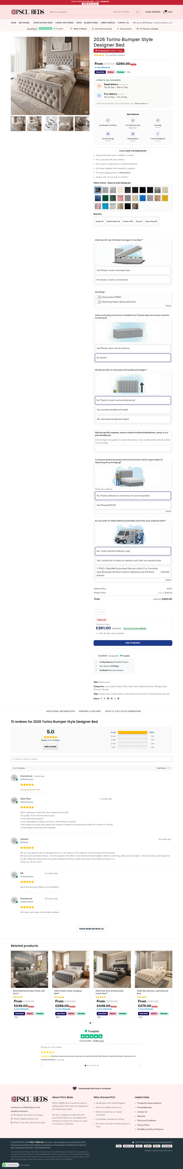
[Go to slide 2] (93, 1023)
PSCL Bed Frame (130, 686)
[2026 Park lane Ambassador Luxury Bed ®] (112, 969)
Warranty (141, 1116)
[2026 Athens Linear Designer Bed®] (71, 969)
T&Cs (129, 72)
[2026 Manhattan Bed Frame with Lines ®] (29, 969)
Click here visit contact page (32, 1122)
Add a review (50, 746)
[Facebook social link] (101, 698)
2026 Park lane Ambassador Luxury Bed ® (110, 992)
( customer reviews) (115, 55)
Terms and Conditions (146, 1120)
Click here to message (33, 1115)
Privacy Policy (143, 1125)
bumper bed (104, 694)
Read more (133, 128)
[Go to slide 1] (90, 1023)
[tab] (60, 710)
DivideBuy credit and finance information (158, 1150)
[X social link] (104, 698)
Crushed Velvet (117, 694)
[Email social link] (108, 698)
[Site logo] (28, 12)
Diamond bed (136, 694)
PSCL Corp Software (22, 1165)
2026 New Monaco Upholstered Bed (152, 992)
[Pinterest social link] (111, 698)
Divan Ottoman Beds (152, 694)
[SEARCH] (138, 12)
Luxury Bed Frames (113, 686)
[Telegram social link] (118, 698)
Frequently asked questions (149, 1103)
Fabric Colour (112, 183)
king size (166, 694)
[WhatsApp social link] (115, 698)
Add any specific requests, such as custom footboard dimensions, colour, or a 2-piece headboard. (132, 433)
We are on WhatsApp (142, 22)
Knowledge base (144, 1107)
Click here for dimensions (133, 151)
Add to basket (132, 643)
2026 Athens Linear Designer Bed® (68, 992)
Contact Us (142, 1112)
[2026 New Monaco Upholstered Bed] (153, 969)
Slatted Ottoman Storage (150, 686)
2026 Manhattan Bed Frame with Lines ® (29, 992)
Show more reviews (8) (91, 929)
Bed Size (98, 214)
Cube (127, 694)
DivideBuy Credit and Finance (150, 1129)
